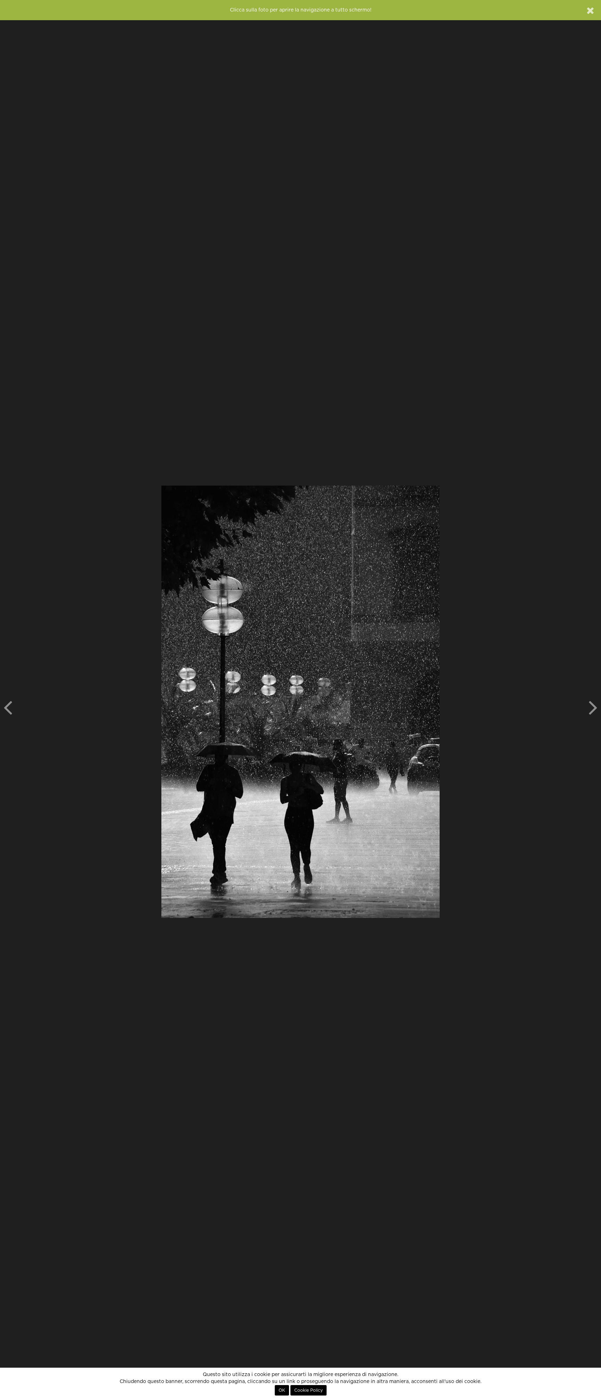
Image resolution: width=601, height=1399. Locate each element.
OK (282, 1390)
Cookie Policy (308, 1390)
